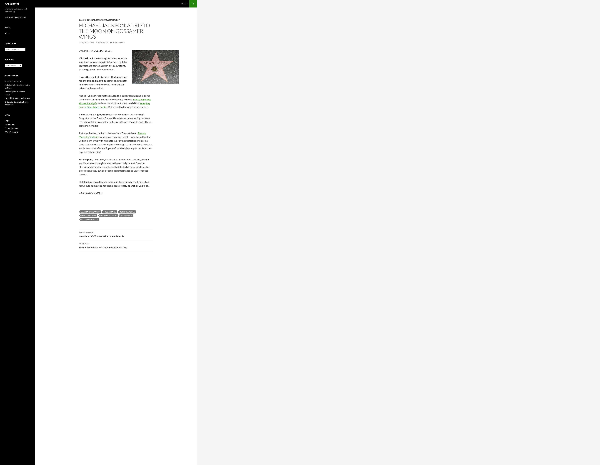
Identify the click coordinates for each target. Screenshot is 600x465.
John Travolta (127, 212)
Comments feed (11, 128)
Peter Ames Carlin (89, 219)
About (184, 4)
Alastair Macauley (90, 212)
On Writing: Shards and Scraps (17, 98)
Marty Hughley (88, 216)
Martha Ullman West (108, 20)
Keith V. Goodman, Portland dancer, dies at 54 (103, 245)
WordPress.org (11, 132)
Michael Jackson (108, 216)
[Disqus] (116, 298)
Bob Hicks (103, 42)
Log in (7, 120)
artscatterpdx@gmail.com (15, 17)
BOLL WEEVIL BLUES (13, 81)
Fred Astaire (110, 212)
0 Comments (118, 42)
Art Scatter (12, 3)
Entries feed (10, 124)
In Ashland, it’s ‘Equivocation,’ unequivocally (101, 234)
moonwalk (126, 216)
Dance (82, 20)
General (90, 20)
